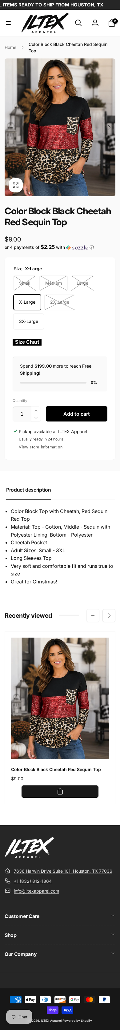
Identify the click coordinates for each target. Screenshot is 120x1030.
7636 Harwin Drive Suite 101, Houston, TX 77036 (63, 871)
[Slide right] (108, 127)
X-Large (27, 302)
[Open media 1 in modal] (60, 127)
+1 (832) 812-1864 (33, 881)
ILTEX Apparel (51, 1020)
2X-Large (59, 302)
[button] (8, 23)
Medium (53, 283)
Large (82, 283)
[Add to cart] (60, 791)
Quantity (20, 401)
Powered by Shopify (77, 1020)
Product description (28, 490)
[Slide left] (11, 127)
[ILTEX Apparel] (29, 856)
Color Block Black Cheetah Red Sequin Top (56, 769)
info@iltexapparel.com (36, 890)
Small (24, 283)
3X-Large (28, 321)
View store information (40, 447)
